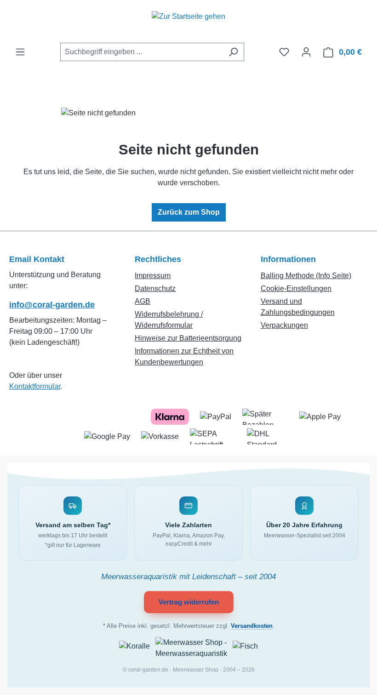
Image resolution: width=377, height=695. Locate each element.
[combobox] (141, 52)
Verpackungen (284, 325)
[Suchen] (233, 52)
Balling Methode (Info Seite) (306, 275)
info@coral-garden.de (52, 304)
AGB (142, 301)
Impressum (153, 275)
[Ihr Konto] (306, 52)
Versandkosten (252, 626)
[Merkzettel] (284, 52)
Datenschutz (155, 288)
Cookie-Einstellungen (296, 288)
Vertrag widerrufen (189, 602)
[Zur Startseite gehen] (188, 21)
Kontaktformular (34, 386)
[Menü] (20, 52)
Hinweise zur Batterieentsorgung (188, 338)
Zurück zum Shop (189, 212)
